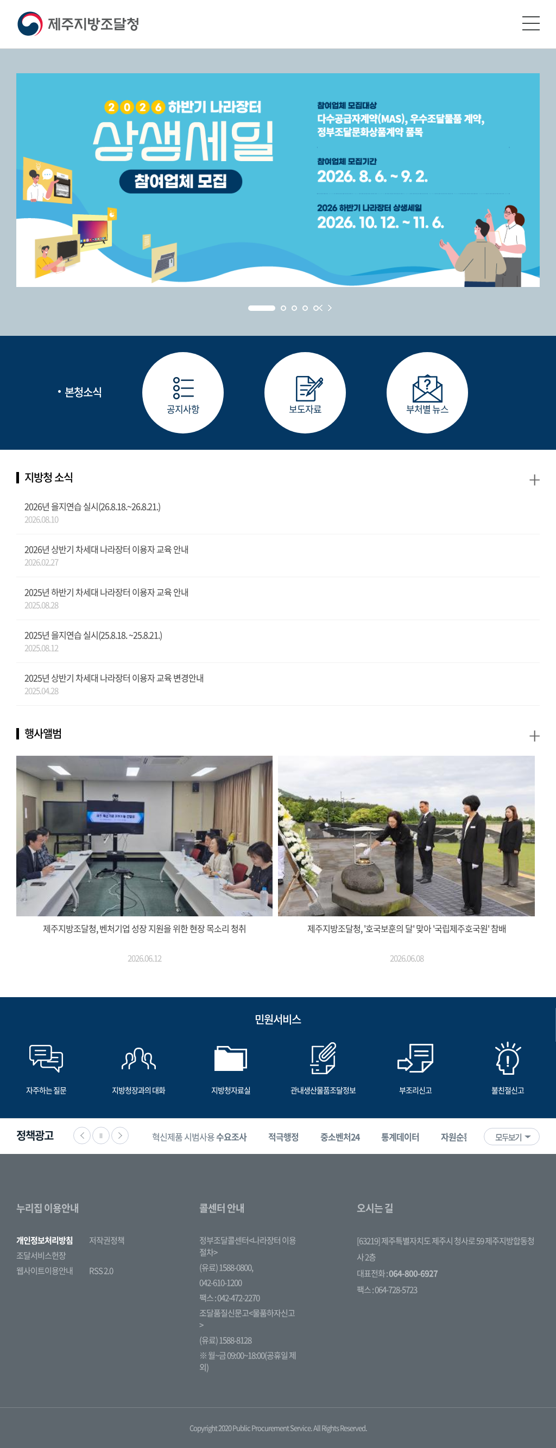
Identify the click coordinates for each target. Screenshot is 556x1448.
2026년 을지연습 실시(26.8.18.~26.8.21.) (92, 506)
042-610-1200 (220, 1282)
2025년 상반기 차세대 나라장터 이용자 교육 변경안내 (114, 677)
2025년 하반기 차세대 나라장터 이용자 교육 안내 (106, 591)
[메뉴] (531, 23)
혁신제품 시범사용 (199, 1136)
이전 (82, 1135)
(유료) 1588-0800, (226, 1267)
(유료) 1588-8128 (225, 1340)
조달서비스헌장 (41, 1255)
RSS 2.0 (101, 1271)
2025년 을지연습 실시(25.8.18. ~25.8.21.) (93, 634)
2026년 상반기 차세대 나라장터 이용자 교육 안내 (106, 549)
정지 (101, 1135)
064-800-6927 (413, 1273)
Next (330, 308)
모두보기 (508, 1137)
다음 (120, 1135)
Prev (321, 308)
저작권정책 (106, 1240)
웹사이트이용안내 (44, 1271)
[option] (199, 1136)
